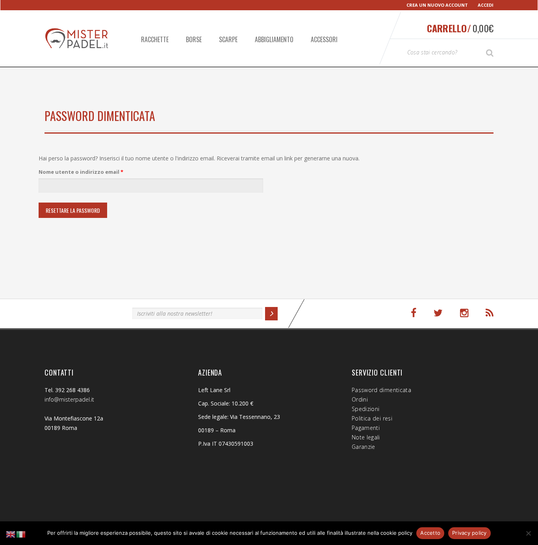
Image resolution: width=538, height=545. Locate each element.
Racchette (155, 39)
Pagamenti (366, 428)
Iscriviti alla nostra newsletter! (84, 312)
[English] (11, 534)
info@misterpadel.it (69, 399)
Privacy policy (469, 533)
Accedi (485, 5)
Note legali (366, 437)
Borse (194, 39)
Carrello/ (460, 28)
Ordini (360, 399)
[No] (528, 533)
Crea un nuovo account (437, 5)
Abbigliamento (274, 39)
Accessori (324, 39)
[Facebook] (413, 313)
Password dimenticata (381, 390)
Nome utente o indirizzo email (93, 171)
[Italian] (21, 534)
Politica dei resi (372, 418)
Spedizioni (366, 409)
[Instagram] (464, 313)
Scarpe (228, 39)
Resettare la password (73, 210)
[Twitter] (438, 313)
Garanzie (363, 446)
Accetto (430, 533)
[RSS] (489, 313)
